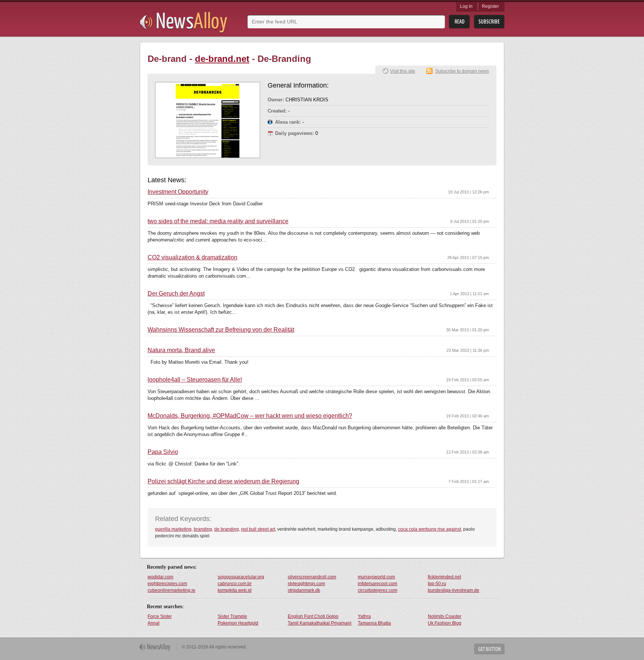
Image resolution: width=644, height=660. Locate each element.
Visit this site (402, 71)
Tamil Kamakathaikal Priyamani (319, 623)
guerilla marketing (173, 529)
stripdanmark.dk (304, 590)
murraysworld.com (376, 577)
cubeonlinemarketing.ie (171, 590)
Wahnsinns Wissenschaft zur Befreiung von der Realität (221, 330)
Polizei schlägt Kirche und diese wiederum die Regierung (223, 481)
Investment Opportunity (178, 192)
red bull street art (258, 529)
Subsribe (489, 22)
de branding (226, 529)
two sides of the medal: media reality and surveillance (218, 221)
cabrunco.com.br (235, 583)
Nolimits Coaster (444, 616)
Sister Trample (232, 616)
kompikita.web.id (235, 590)
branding (203, 529)
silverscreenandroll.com (312, 577)
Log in (466, 6)
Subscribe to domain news (462, 71)
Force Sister (160, 616)
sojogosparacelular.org (241, 577)
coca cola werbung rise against (429, 529)
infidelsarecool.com (377, 583)
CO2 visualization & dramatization (192, 257)
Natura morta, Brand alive (181, 350)
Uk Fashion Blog (444, 623)
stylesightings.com (306, 583)
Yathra (364, 616)
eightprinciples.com (167, 583)
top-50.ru (437, 583)
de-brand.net (222, 59)
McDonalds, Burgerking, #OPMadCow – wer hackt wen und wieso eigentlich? (250, 416)
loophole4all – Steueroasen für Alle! (195, 380)
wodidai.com (160, 577)
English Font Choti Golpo (313, 616)
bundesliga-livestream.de (453, 590)
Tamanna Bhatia (374, 623)
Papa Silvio (163, 452)
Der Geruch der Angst (176, 294)
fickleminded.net (444, 577)
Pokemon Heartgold (238, 623)
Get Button (489, 649)
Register (490, 6)
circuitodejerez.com (377, 590)
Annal (154, 623)
